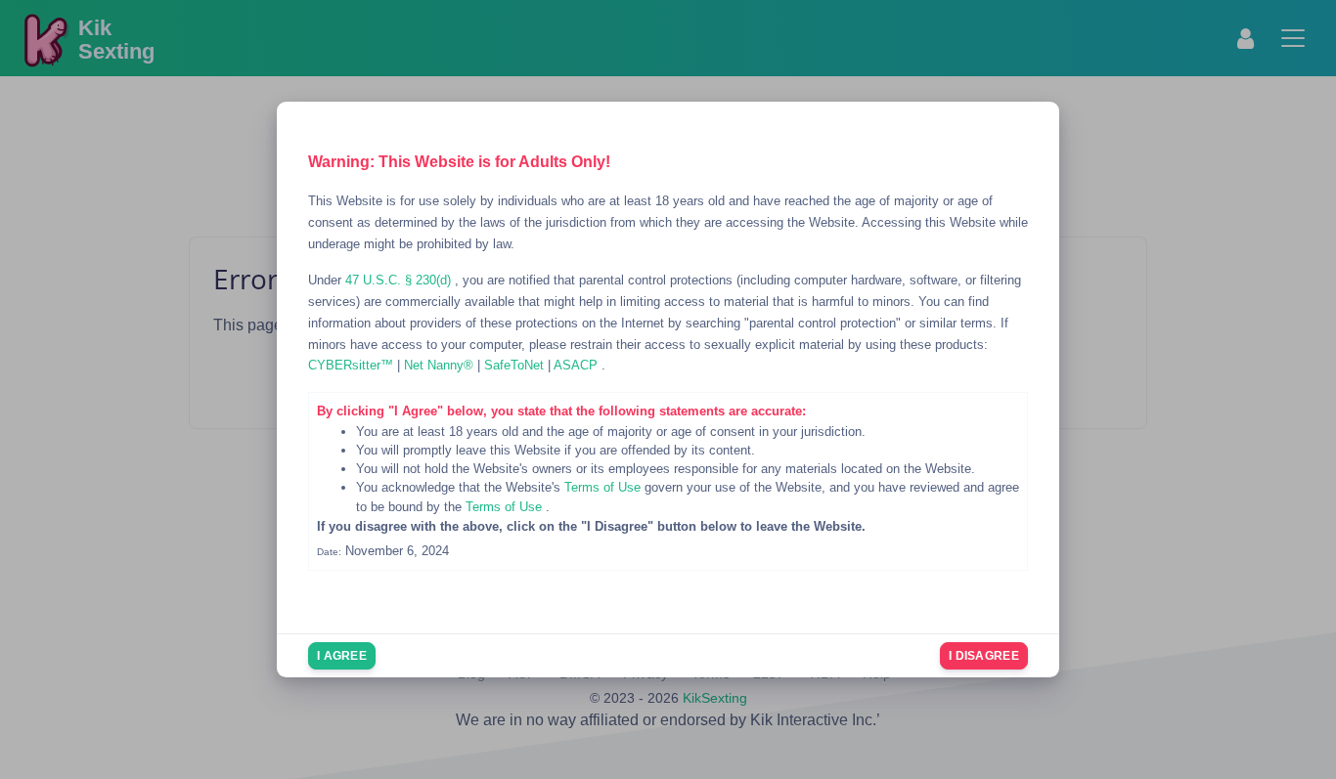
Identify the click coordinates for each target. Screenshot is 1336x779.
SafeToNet (516, 365)
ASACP (577, 365)
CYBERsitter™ (352, 365)
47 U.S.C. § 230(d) (400, 280)
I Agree (342, 656)
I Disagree (984, 656)
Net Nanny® (440, 365)
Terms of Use (604, 487)
